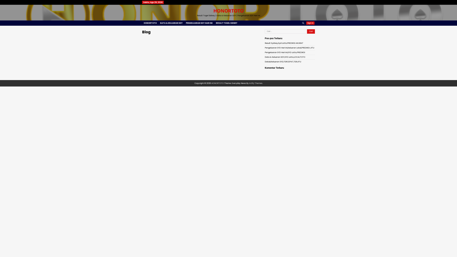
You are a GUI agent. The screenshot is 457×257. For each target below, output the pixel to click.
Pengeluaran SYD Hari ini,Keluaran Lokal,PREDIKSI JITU (289, 47)
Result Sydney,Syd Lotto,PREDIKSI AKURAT (284, 43)
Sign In (310, 23)
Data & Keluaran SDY (171, 23)
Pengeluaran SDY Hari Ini (199, 23)
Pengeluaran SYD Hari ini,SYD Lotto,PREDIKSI (285, 52)
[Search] (303, 23)
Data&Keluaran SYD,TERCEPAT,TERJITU (283, 61)
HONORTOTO (228, 10)
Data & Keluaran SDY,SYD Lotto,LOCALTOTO (285, 57)
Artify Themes (255, 83)
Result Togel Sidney (226, 23)
